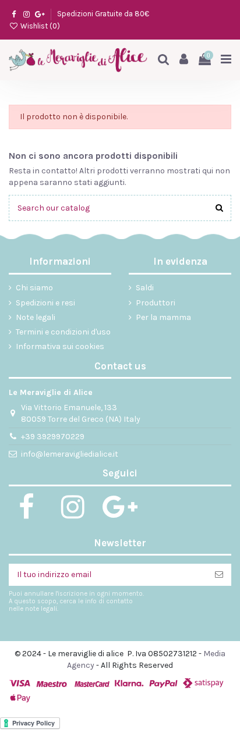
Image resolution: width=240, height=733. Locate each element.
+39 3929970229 (52, 437)
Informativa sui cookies (60, 346)
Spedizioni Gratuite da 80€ (103, 13)
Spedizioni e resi (45, 303)
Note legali (35, 317)
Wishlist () (39, 26)
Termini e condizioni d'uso (63, 332)
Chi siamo (34, 288)
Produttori (155, 303)
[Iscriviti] (219, 575)
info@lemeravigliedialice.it (69, 454)
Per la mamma (163, 317)
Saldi (145, 288)
